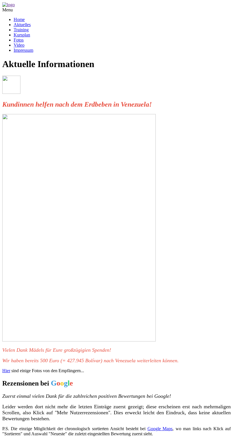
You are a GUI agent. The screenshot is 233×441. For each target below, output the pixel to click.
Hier (6, 370)
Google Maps (159, 428)
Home (19, 19)
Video (19, 45)
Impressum (23, 50)
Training (21, 29)
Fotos (19, 40)
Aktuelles (22, 24)
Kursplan (22, 34)
